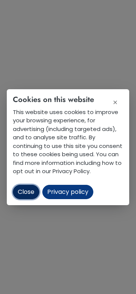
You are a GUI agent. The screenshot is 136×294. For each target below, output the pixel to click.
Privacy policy (67, 191)
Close (26, 191)
